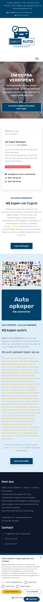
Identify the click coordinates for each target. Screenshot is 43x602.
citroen (5, 396)
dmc (12, 407)
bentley (18, 375)
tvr (14, 436)
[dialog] (21, 578)
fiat (28, 410)
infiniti (38, 413)
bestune (12, 378)
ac (35, 358)
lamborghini (6, 419)
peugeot (5, 430)
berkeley (25, 375)
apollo (13, 364)
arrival (11, 367)
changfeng (31, 390)
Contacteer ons (8, 517)
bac (27, 373)
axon (23, 373)
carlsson (5, 390)
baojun (4, 375)
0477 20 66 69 (22, 15)
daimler (29, 398)
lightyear (5, 421)
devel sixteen (27, 404)
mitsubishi (6, 427)
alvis (3, 364)
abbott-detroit (23, 358)
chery (4, 393)
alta (37, 361)
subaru (35, 433)
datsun (5, 401)
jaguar (15, 416)
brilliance (5, 384)
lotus (12, 421)
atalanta (16, 370)
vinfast (25, 436)
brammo (31, 381)
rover (36, 430)
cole (16, 396)
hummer (18, 413)
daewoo (10, 398)
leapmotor (25, 419)
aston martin (7, 370)
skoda (13, 433)
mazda (4, 424)
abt (31, 358)
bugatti (31, 384)
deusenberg (15, 410)
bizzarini (36, 378)
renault (20, 430)
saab (4, 433)
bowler (18, 381)
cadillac (14, 387)
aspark (36, 367)
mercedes (23, 424)
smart (19, 433)
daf (15, 398)
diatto (36, 404)
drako (4, 410)
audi (30, 370)
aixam (16, 361)
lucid (17, 421)
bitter (29, 378)
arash (18, 364)
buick (38, 384)
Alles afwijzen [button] (32, 592)
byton (8, 387)
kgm (28, 416)
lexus (32, 419)
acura (4, 361)
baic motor (34, 373)
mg (17, 424)
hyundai (25, 413)
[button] (21, 597)
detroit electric (15, 404)
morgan (14, 427)
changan (22, 390)
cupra (34, 396)
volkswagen (34, 436)
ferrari (23, 410)
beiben (11, 375)
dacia (4, 398)
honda (4, 413)
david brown (13, 401)
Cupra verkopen (21, 246)
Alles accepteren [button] (12, 592)
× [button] (40, 557)
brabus (24, 381)
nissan (24, 427)
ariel (30, 364)
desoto (35, 401)
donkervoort (34, 407)
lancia (33, 416)
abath (13, 358)
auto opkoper (22, 145)
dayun (22, 401)
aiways (10, 361)
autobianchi (15, 373)
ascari (24, 367)
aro (34, 364)
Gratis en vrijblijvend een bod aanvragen (21, 107)
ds (8, 410)
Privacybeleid (15, 577)
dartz (35, 398)
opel (30, 427)
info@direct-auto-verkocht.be (20, 12)
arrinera (5, 367)
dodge (17, 407)
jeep (20, 416)
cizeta (11, 396)
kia (24, 416)
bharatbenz (21, 378)
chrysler (28, 393)
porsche (12, 430)
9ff (3, 358)
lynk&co (23, 421)
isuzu (4, 416)
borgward (10, 381)
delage (28, 401)
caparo (33, 387)
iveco (9, 416)
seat (8, 433)
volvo (4, 439)
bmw (4, 381)
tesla (10, 436)
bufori (25, 384)
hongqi (11, 413)
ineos (32, 413)
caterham (13, 390)
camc (21, 387)
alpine (32, 361)
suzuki (4, 436)
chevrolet (11, 393)
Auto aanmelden (21, 461)
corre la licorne (25, 396)
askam (30, 367)
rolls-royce (28, 430)
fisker (33, 410)
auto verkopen (13, 226)
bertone (5, 378)
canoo (26, 387)
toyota (19, 436)
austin (35, 370)
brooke (19, 384)
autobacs (5, 373)
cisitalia (35, 393)
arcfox (24, 364)
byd (3, 387)
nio (19, 427)
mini (30, 424)
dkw (7, 407)
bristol (12, 384)
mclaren (11, 424)
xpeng (9, 439)
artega (18, 367)
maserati (31, 421)
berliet (32, 375)
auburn (24, 370)
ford (37, 410)
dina (3, 407)
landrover (16, 419)
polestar (35, 427)
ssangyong (27, 433)
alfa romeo (24, 361)
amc (8, 364)
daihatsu (22, 398)
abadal (7, 358)
